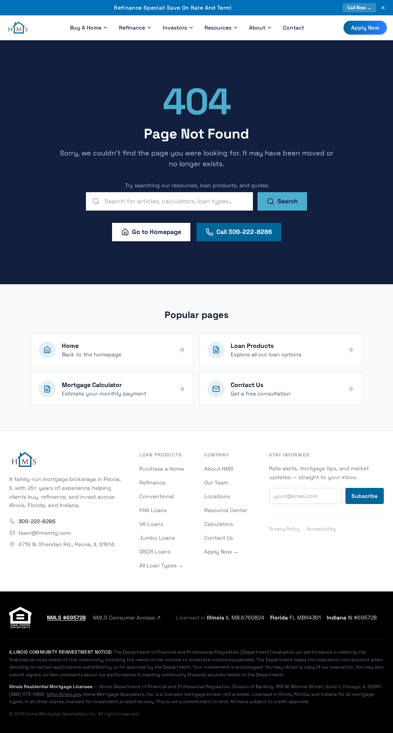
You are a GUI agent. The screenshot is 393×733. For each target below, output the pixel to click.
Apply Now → (221, 551)
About (257, 27)
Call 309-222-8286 (244, 232)
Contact (293, 27)
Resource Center (225, 510)
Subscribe (365, 496)
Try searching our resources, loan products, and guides (196, 185)
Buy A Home (85, 27)
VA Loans (151, 524)
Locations (217, 496)
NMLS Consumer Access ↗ (127, 617)
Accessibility (321, 529)
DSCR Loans (154, 551)
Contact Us (218, 537)
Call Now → (359, 8)
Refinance (132, 27)
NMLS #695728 (66, 617)
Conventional (156, 496)
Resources (218, 27)
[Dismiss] (383, 8)
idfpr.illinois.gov (64, 694)
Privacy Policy (284, 529)
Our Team (216, 482)
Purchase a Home (161, 468)
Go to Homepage (156, 232)
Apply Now (365, 27)
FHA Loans (153, 510)
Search (287, 201)
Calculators (218, 524)
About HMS (218, 468)
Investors (175, 27)
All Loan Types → (161, 565)
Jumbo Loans (157, 537)
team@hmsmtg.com (44, 532)
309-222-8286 (37, 521)
